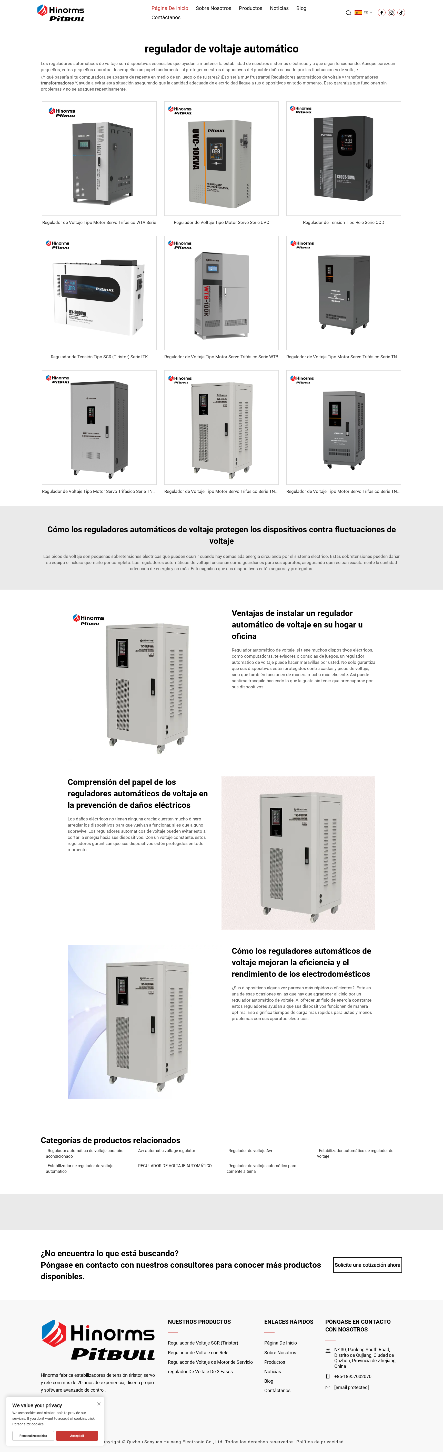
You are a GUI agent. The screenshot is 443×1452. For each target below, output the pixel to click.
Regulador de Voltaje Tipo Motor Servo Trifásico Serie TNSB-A (102, 491)
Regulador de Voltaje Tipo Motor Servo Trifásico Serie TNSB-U (346, 356)
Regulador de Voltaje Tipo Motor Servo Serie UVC (221, 222)
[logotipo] (61, 12)
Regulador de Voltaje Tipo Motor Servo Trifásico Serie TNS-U (345, 491)
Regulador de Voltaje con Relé (198, 1352)
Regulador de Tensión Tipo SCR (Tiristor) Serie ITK (99, 356)
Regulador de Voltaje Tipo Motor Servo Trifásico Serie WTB (221, 356)
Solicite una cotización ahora (367, 1265)
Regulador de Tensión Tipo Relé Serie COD (343, 222)
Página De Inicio (170, 8)
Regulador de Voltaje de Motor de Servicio (210, 1362)
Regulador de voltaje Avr (250, 1150)
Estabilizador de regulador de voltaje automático (79, 1168)
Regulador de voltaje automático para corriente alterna (261, 1168)
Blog (301, 8)
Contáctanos (166, 17)
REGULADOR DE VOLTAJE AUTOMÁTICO (175, 1165)
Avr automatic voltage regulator (166, 1150)
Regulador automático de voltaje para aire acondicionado (84, 1153)
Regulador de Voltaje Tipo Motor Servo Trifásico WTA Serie (99, 222)
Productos (250, 8)
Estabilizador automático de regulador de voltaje (355, 1153)
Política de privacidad (320, 1441)
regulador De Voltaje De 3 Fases (200, 1371)
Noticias (279, 8)
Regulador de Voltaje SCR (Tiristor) (203, 1343)
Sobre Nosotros (213, 8)
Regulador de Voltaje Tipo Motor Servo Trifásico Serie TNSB (222, 491)
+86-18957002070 (352, 1376)
